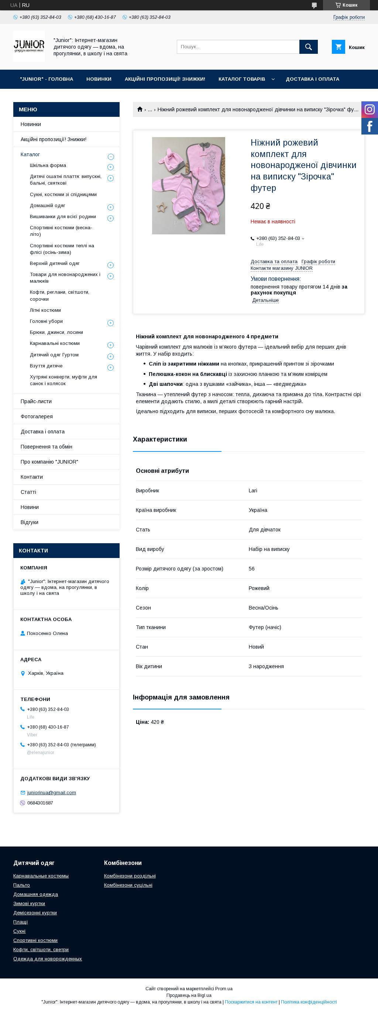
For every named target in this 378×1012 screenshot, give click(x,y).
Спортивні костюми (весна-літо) (61, 231)
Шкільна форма (48, 165)
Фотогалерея (37, 416)
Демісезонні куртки (35, 912)
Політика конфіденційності (309, 1002)
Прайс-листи (36, 401)
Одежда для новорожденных (47, 959)
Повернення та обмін (46, 447)
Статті (28, 492)
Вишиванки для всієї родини (63, 216)
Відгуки (29, 522)
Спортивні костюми (35, 940)
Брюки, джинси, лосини (56, 332)
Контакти (32, 477)
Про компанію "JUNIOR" (49, 462)
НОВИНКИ (98, 79)
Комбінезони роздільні (130, 876)
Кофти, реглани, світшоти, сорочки (59, 295)
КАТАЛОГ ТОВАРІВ (242, 79)
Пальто (21, 885)
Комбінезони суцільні (128, 885)
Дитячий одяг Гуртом (54, 354)
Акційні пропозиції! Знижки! (53, 139)
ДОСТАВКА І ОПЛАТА (312, 79)
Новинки (31, 124)
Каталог (30, 154)
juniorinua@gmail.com (51, 792)
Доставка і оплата (43, 432)
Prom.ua (224, 988)
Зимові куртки (29, 903)
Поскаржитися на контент (251, 1002)
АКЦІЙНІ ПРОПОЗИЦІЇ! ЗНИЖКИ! (165, 79)
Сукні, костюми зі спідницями (63, 194)
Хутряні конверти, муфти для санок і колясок (63, 380)
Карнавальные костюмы (41, 876)
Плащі (20, 922)
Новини (30, 507)
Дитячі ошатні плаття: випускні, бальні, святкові (66, 180)
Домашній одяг (47, 205)
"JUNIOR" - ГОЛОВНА (46, 79)
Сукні (19, 931)
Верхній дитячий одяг (55, 263)
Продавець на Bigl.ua (189, 995)
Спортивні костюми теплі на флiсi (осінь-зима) (62, 249)
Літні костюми (45, 310)
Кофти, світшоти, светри (41, 949)
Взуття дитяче (46, 366)
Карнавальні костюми (55, 343)
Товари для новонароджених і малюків (65, 278)
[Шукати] (308, 47)
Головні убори (46, 321)
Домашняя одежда (35, 894)
